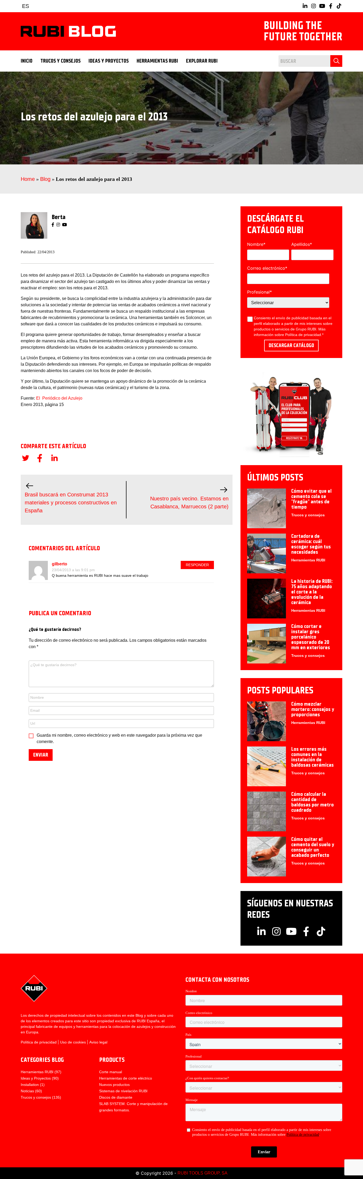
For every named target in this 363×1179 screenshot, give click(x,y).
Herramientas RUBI (157, 61)
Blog (45, 179)
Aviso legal (98, 1042)
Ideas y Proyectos (108, 61)
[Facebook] (53, 224)
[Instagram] (58, 224)
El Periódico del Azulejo (59, 398)
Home (28, 179)
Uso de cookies (73, 1042)
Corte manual (110, 1072)
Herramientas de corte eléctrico (125, 1078)
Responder (197, 565)
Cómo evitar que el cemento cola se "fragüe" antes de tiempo (311, 499)
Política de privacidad (303, 335)
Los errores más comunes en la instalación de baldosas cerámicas (312, 757)
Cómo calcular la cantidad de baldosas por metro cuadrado (312, 802)
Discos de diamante (115, 1097)
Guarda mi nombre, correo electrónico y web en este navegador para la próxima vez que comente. (119, 738)
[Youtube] (64, 224)
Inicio (26, 61)
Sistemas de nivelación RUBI (123, 1091)
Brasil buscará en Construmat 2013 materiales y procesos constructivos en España (71, 502)
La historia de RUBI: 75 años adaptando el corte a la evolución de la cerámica (311, 591)
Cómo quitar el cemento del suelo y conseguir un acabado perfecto (312, 847)
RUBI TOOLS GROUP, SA (202, 1173)
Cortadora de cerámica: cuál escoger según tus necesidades (311, 544)
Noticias (27, 1091)
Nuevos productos (114, 1084)
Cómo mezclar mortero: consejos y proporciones (312, 709)
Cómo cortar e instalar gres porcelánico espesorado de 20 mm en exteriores (310, 636)
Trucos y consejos (60, 61)
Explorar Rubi (202, 61)
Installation (30, 1084)
